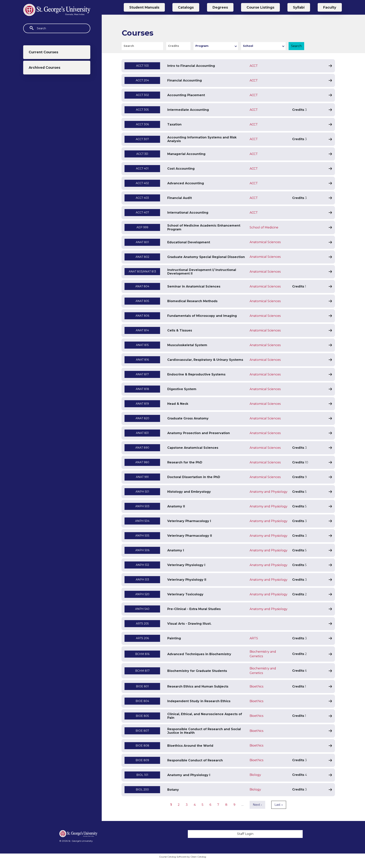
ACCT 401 (142, 168)
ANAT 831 (142, 433)
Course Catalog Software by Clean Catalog (182, 856)
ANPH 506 (142, 550)
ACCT (254, 66)
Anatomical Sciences (265, 242)
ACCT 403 (142, 198)
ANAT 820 (142, 418)
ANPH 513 (142, 579)
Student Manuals (144, 7)
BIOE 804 (142, 701)
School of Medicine (264, 227)
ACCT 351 (142, 154)
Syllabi (299, 7)
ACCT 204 (142, 80)
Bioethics (256, 686)
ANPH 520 (142, 594)
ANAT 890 (142, 447)
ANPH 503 (142, 506)
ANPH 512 (142, 565)
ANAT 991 (142, 477)
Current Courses (43, 52)
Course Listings (260, 7)
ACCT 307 (142, 139)
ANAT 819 (142, 403)
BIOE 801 (142, 686)
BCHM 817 (142, 670)
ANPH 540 (142, 609)
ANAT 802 (142, 257)
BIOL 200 (142, 789)
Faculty (329, 7)
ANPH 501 (142, 491)
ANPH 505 (142, 535)
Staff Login (245, 834)
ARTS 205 (142, 623)
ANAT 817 (142, 374)
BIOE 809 (142, 760)
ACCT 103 (142, 65)
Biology (255, 775)
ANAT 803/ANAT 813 (142, 271)
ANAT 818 (142, 389)
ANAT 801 (142, 242)
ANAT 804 (142, 286)
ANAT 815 (142, 345)
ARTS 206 (142, 638)
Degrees (220, 7)
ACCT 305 (142, 109)
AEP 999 (142, 227)
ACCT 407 (142, 212)
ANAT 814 (142, 330)
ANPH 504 (142, 521)
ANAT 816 (142, 359)
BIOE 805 (142, 716)
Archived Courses (44, 67)
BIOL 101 (142, 775)
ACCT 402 (142, 183)
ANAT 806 (142, 315)
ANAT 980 (142, 462)
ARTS (254, 638)
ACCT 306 (142, 124)
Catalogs (186, 7)
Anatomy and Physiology (268, 491)
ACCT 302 (142, 95)
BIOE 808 (142, 745)
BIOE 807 (142, 730)
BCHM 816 (142, 654)
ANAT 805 (142, 301)
